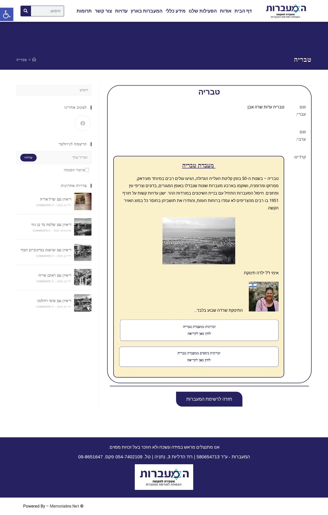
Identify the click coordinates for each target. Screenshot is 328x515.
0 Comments (45, 205)
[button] (209, 399)
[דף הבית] (34, 60)
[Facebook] (83, 123)
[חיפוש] (26, 11)
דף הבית (243, 11)
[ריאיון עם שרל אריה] (82, 201)
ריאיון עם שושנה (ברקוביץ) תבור (45, 250)
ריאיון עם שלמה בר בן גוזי (51, 225)
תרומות (84, 11)
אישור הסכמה (74, 170)
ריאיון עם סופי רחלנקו (54, 301)
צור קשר (103, 11)
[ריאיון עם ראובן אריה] (82, 277)
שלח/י (28, 157)
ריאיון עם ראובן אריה (54, 275)
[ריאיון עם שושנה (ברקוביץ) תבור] (82, 252)
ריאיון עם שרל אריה (55, 199)
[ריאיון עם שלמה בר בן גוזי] (82, 227)
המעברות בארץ (146, 11)
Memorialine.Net (64, 506)
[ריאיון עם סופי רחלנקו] (82, 303)
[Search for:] (53, 90)
